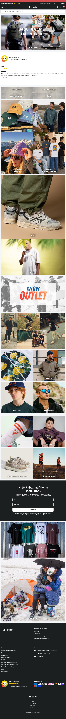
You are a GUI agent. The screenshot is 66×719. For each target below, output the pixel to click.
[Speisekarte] (2, 7)
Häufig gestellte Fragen (45, 3)
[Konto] (60, 7)
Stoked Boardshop (35, 712)
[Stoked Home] (33, 7)
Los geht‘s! (33, 509)
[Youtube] (36, 696)
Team (55, 3)
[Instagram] (33, 696)
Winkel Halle (62, 3)
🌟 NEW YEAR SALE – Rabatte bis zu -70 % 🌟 (33, 1)
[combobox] (33, 11)
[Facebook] (30, 696)
